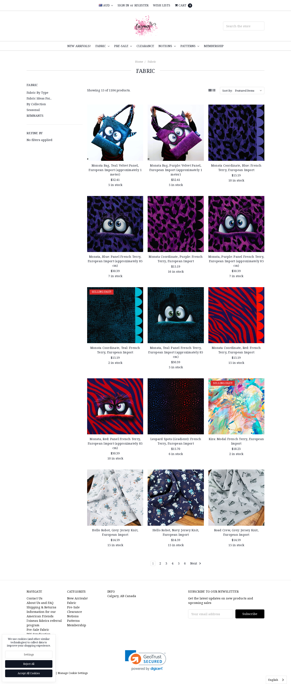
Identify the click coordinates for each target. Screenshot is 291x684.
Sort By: (227, 90)
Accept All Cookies (29, 673)
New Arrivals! (79, 46)
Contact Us (34, 598)
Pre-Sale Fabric (38, 630)
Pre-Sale (121, 46)
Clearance (145, 46)
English (273, 680)
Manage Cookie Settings (73, 673)
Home (139, 61)
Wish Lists (161, 5)
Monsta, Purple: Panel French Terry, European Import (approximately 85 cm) (236, 261)
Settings (29, 654)
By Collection (36, 104)
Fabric (101, 46)
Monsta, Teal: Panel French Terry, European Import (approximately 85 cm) (175, 352)
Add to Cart (115, 152)
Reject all (28, 664)
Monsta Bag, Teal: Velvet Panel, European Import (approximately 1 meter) (115, 169)
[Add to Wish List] (138, 115)
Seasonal (33, 110)
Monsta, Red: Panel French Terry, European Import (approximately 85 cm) (115, 443)
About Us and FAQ (40, 603)
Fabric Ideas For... (39, 98)
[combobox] (276, 680)
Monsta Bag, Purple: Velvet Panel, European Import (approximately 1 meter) (175, 169)
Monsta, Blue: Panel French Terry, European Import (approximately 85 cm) (115, 261)
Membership (214, 46)
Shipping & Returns (41, 607)
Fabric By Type (37, 93)
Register (141, 5)
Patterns (188, 46)
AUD (106, 5)
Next (194, 563)
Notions (165, 46)
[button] (145, 660)
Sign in (123, 5)
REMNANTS (35, 116)
